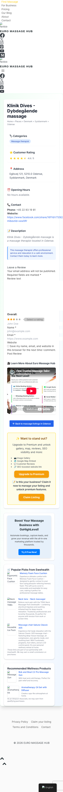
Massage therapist (20, 141)
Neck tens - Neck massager (31, 599)
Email (11, 335)
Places (18, 121)
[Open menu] (3, 70)
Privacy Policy (20, 721)
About (5, 16)
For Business (8, 5)
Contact (6, 20)
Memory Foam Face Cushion (33, 573)
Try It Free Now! (29, 552)
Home (10, 121)
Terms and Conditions (25, 727)
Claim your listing (41, 721)
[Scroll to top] (31, 759)
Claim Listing (31, 497)
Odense (11, 124)
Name (11, 327)
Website (12, 342)
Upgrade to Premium (31, 474)
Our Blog (6, 13)
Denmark (28, 121)
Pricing (5, 9)
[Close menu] (0, 769)
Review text (14, 278)
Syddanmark (41, 121)
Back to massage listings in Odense (31, 423)
